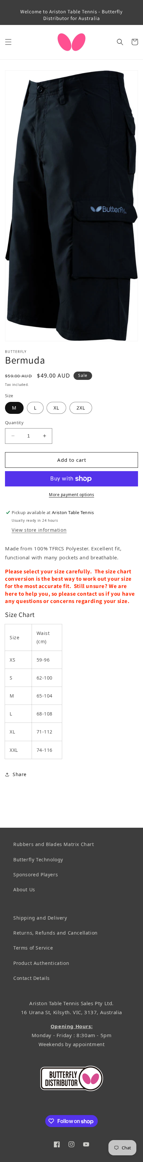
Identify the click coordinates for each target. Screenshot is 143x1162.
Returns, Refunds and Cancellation (55, 933)
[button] (8, 42)
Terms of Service (33, 948)
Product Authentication (41, 963)
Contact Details (31, 978)
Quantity (14, 423)
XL (56, 408)
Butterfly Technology (38, 859)
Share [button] (20, 774)
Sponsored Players (35, 874)
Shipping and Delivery (40, 918)
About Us (24, 889)
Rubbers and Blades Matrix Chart (53, 844)
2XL (80, 408)
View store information (39, 530)
